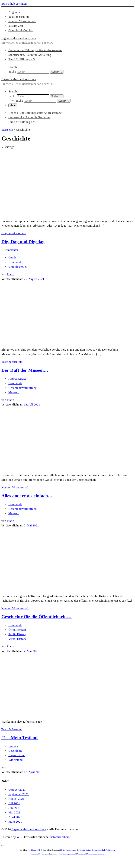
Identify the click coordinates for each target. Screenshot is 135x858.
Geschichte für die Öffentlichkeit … (36, 616)
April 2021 (15, 817)
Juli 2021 (14, 803)
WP (19, 837)
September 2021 (18, 794)
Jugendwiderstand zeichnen (28, 829)
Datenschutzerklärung (95, 854)
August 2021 (16, 798)
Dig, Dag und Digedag (22, 241)
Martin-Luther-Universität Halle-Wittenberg (97, 850)
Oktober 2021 (17, 789)
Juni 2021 (14, 808)
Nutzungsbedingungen (48, 854)
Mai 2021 (14, 812)
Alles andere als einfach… (26, 495)
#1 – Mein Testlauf (19, 737)
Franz (10, 274)
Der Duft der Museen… (24, 370)
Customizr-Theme (60, 837)
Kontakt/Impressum (67, 854)
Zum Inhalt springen (14, 3)
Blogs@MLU (36, 850)
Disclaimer (80, 854)
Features (34, 854)
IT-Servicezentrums (68, 850)
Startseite (7, 129)
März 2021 (15, 821)
